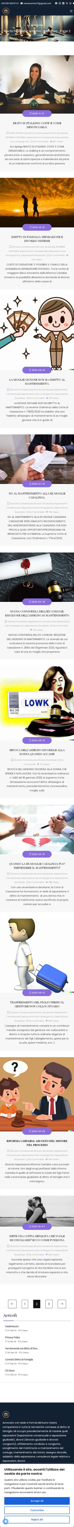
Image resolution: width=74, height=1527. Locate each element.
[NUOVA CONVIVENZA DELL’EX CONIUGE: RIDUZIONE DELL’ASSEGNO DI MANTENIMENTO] (37, 554)
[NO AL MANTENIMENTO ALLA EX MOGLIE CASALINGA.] (37, 436)
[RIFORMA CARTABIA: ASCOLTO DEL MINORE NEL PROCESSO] (37, 1059)
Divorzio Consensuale (36, 133)
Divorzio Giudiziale (57, 133)
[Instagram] (60, 3)
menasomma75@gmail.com (37, 3)
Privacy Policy (12, 1337)
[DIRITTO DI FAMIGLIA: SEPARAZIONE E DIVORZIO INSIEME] (37, 180)
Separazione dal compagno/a (37, 393)
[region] (37, 1495)
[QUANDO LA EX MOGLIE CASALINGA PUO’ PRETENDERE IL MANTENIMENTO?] (37, 807)
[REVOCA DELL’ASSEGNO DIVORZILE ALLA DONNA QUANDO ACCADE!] (37, 668)
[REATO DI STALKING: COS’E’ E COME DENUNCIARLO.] (37, 57)
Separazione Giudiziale (33, 255)
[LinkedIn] (63, 3)
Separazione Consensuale (40, 137)
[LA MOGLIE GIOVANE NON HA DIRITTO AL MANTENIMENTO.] (37, 298)
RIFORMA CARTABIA (15, 137)
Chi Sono (10, 1370)
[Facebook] (56, 3)
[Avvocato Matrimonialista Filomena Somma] (6, 11)
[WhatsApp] (70, 3)
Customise (37, 1510)
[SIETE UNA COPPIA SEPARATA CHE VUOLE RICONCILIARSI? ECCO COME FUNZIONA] (37, 1197)
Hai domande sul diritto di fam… (22, 1348)
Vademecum (12, 1326)
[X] (67, 3)
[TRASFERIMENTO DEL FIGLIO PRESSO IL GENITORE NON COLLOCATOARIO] (37, 920)
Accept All (37, 1501)
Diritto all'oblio (16, 133)
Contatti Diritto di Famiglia (19, 1359)
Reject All (37, 1519)
